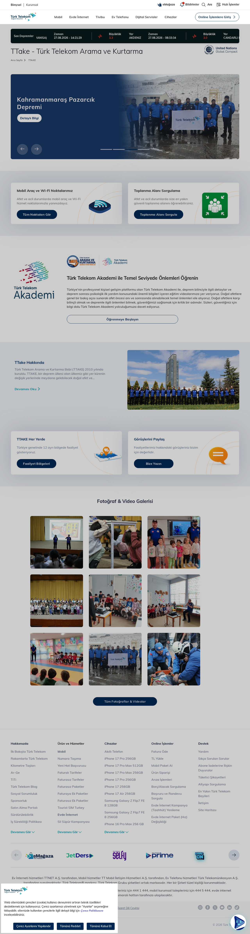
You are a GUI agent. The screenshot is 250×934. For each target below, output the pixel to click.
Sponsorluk (19, 801)
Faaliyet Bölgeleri (36, 464)
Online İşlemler (162, 743)
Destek (203, 743)
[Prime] (159, 855)
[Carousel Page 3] (131, 149)
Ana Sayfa (17, 60)
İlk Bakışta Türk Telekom (28, 751)
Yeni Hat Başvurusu (72, 765)
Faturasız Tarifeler (71, 779)
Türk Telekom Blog (24, 786)
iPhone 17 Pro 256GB (120, 758)
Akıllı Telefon (113, 751)
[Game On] (199, 856)
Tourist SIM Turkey (71, 808)
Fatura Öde (159, 751)
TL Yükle (157, 758)
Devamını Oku (26, 389)
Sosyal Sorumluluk (24, 794)
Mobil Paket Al (161, 765)
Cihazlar (171, 17)
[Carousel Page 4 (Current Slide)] (144, 149)
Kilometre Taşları (23, 765)
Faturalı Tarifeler (70, 772)
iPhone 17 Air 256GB (119, 794)
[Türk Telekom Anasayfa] (23, 17)
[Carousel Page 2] (119, 149)
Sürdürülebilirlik (22, 815)
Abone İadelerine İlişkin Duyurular (215, 768)
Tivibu (100, 17)
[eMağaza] (39, 855)
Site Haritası (207, 810)
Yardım (203, 751)
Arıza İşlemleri (161, 779)
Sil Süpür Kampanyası (74, 822)
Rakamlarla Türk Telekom (29, 758)
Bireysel (16, 5)
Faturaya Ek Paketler (73, 794)
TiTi (13, 779)
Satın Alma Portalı (24, 808)
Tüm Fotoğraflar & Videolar (125, 701)
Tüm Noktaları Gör (37, 214)
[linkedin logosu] (229, 907)
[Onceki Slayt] (22, 149)
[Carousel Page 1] (106, 149)
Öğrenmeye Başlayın (122, 319)
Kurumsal (32, 5)
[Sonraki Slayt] (36, 149)
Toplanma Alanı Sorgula (158, 214)
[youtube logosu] (222, 907)
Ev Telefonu (120, 17)
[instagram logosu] (200, 907)
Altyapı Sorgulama (212, 784)
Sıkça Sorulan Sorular (213, 758)
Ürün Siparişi (160, 772)
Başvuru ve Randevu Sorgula (166, 796)
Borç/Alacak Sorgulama (168, 786)
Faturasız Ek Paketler (73, 801)
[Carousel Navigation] (28, 149)
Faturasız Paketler (71, 786)
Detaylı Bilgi (29, 114)
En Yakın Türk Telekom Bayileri (214, 793)
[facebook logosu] (207, 907)
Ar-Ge (15, 772)
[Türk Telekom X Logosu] (215, 907)
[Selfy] (119, 855)
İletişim (203, 803)
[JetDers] (79, 855)
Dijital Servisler (147, 17)
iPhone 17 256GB (117, 786)
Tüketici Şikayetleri (212, 777)
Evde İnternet (79, 17)
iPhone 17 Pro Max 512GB (123, 765)
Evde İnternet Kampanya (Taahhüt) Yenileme (169, 807)
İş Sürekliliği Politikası (26, 822)
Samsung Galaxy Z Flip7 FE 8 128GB (124, 803)
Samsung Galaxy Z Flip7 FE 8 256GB (124, 814)
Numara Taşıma (69, 758)
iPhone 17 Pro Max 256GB (123, 772)
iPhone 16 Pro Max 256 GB (124, 824)
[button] (16, 855)
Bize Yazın (154, 464)
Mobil (58, 17)
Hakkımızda (19, 743)
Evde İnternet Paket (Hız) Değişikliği (169, 819)
